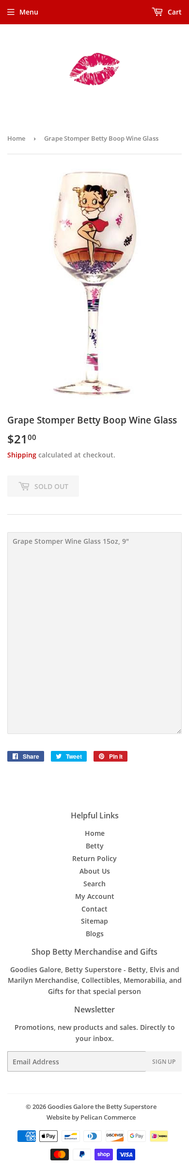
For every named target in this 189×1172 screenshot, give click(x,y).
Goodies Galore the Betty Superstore (102, 1106)
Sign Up (163, 1062)
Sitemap (94, 921)
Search (94, 883)
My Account (94, 896)
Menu (28, 11)
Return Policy (94, 858)
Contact (94, 908)
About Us (94, 871)
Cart (174, 11)
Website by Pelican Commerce (91, 1117)
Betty (95, 845)
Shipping (21, 454)
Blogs (95, 933)
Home (16, 138)
